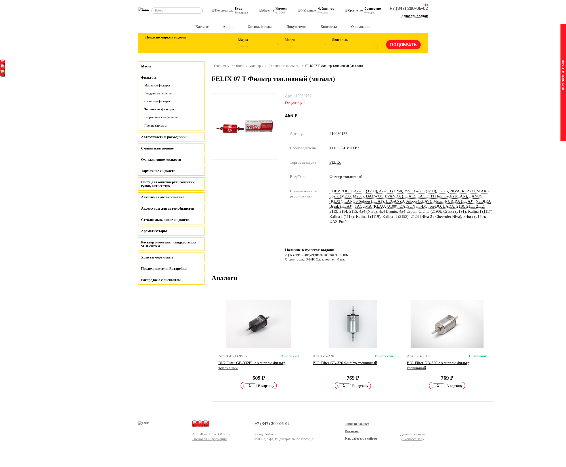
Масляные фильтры (157, 85)
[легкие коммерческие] (165, 43)
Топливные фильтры (159, 109)
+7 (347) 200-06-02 (409, 8)
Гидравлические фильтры (161, 117)
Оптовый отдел (260, 27)
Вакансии (352, 431)
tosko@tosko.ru (265, 434)
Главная (220, 66)
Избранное (325, 8)
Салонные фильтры (157, 101)
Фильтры (256, 66)
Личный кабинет (357, 424)
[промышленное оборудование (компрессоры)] (222, 43)
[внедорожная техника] (208, 43)
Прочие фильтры (155, 125)
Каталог (202, 27)
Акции (228, 27)
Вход (239, 8)
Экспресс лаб (412, 439)
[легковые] (150, 43)
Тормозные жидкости (158, 171)
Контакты (329, 27)
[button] (208, 344)
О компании (361, 27)
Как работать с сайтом (361, 438)
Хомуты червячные (157, 257)
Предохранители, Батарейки (164, 268)
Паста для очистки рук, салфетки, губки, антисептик (168, 184)
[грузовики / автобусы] (179, 43)
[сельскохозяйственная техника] (193, 43)
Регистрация (242, 12)
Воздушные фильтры (158, 93)
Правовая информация (209, 439)
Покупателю (296, 27)
